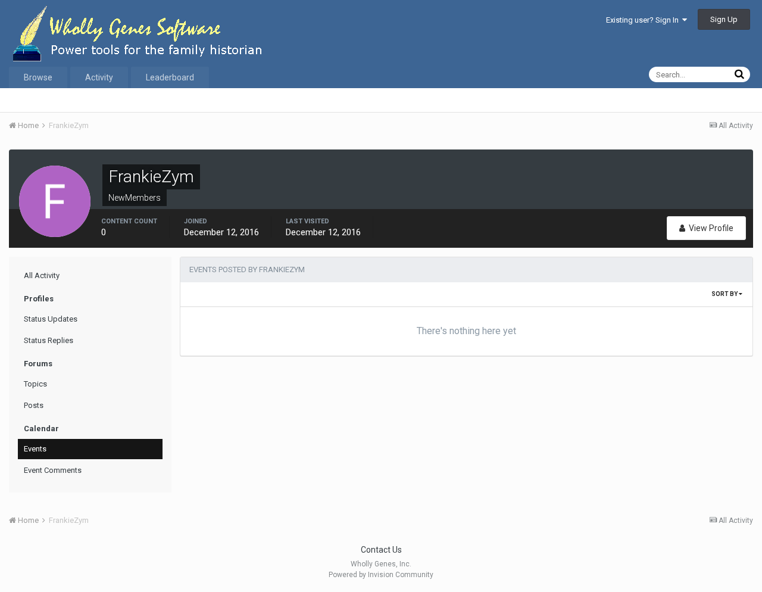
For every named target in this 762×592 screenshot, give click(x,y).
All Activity (42, 275)
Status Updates (50, 318)
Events (35, 448)
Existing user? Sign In (644, 19)
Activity (99, 77)
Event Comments (53, 470)
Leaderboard (170, 77)
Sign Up (724, 19)
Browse (38, 77)
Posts (33, 405)
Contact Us (381, 549)
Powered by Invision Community (381, 575)
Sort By (725, 294)
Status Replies (48, 340)
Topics (35, 383)
